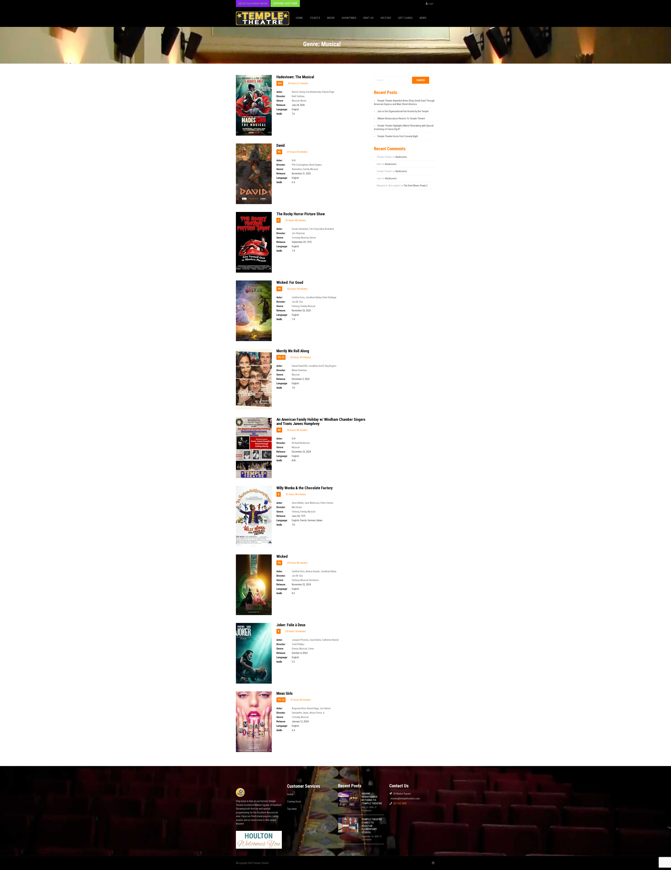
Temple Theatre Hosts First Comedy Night (397, 136)
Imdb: (279, 113)
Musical (296, 100)
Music (303, 100)
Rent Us (368, 18)
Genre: (280, 100)
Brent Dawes (315, 164)
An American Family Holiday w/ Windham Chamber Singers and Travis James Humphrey (320, 421)
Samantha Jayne (300, 712)
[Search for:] (392, 80)
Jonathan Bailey (313, 297)
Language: (282, 109)
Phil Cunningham (300, 164)
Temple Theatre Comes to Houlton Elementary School (372, 826)
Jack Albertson (311, 502)
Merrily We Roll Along (292, 351)
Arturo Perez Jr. (317, 712)
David (280, 145)
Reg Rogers (330, 365)
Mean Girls (284, 693)
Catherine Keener (330, 639)
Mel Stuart (297, 507)
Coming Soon (294, 801)
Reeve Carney (298, 92)
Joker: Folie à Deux (290, 625)
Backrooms (401, 157)
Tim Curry (313, 229)
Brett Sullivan (298, 96)
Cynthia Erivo (298, 297)
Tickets (315, 18)
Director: (281, 96)
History (386, 18)
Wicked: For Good (289, 282)
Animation (297, 169)
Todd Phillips (298, 644)
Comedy (296, 237)
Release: (281, 105)
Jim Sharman (298, 233)
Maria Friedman (299, 370)
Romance (314, 580)
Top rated (292, 808)
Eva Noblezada (313, 92)
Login (430, 3)
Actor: (279, 92)
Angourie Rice (299, 708)
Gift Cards (405, 18)
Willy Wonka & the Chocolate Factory (304, 488)
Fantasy (295, 306)
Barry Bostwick (326, 229)
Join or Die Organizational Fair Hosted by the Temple (403, 111)
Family (306, 169)
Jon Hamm (325, 708)
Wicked (282, 556)
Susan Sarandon (300, 229)
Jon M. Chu (297, 301)
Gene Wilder (297, 502)
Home (299, 18)
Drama (295, 648)
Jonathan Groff (316, 365)
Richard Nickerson (301, 443)
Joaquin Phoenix (300, 639)
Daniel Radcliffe (300, 365)
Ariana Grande (313, 571)
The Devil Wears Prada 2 (415, 185)
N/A (294, 160)
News (423, 18)
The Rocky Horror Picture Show (300, 214)
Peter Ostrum (326, 502)
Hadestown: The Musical (295, 77)
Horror (313, 237)
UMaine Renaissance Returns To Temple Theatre (401, 118)
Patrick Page (328, 92)
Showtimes (349, 18)
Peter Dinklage (329, 297)
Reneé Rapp (313, 708)
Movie (331, 18)
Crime (311, 648)
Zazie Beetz (315, 639)
